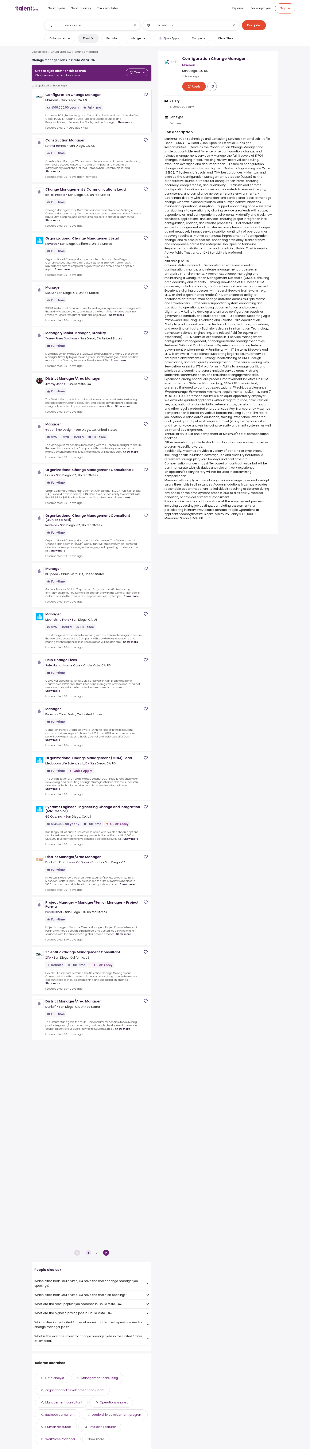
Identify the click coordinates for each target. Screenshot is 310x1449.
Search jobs (39, 52)
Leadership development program (117, 1415)
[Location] (188, 25)
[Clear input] (135, 25)
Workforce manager (60, 1439)
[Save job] (146, 94)
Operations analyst (114, 1402)
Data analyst (54, 1378)
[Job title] (89, 25)
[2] (106, 1253)
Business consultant (60, 1415)
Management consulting (99, 1378)
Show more (124, 122)
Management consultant (63, 1402)
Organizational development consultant (75, 1390)
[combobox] (92, 25)
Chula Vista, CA (61, 52)
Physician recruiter (102, 1427)
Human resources (58, 1427)
